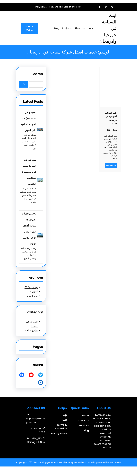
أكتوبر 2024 (31, 291)
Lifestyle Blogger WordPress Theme (51, 462)
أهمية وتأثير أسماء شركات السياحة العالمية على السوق (28, 121)
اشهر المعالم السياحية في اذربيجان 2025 (111, 118)
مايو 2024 (32, 296)
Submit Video (29, 28)
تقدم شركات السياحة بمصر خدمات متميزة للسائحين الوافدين (29, 172)
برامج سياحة (31, 330)
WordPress (115, 462)
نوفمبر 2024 (31, 287)
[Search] (23, 84)
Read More (111, 165)
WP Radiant (80, 462)
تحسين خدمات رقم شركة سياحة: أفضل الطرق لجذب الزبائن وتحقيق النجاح (29, 228)
